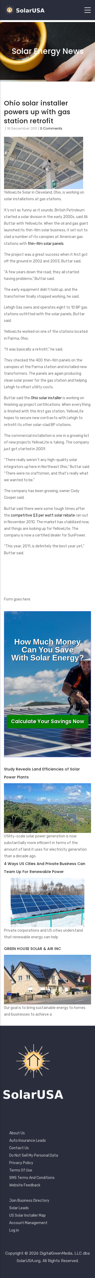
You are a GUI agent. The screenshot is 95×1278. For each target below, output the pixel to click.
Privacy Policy (21, 1163)
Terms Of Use (20, 1170)
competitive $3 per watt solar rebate (43, 515)
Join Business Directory (29, 1200)
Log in (14, 1230)
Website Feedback (24, 1185)
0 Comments (51, 128)
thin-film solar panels (46, 243)
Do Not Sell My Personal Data (33, 1155)
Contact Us (19, 1148)
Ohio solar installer (46, 398)
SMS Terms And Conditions (32, 1177)
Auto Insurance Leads (27, 1140)
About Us (17, 1133)
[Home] (26, 10)
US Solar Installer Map (27, 1215)
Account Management (28, 1223)
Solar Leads (19, 1208)
